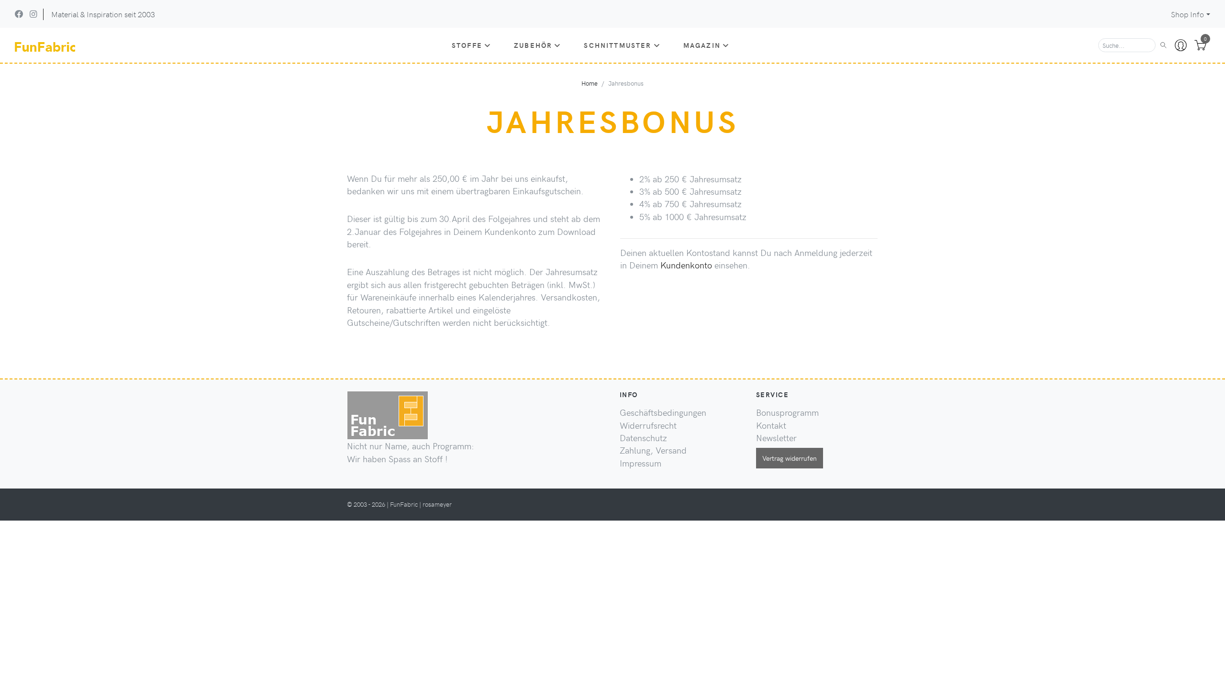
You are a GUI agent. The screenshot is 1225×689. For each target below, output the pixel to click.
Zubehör (533, 45)
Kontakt (771, 425)
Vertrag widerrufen (789, 458)
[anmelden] (1181, 45)
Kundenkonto (686, 265)
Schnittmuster (617, 45)
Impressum (640, 463)
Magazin (702, 45)
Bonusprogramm (787, 412)
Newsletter (776, 438)
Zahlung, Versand (653, 450)
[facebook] (19, 14)
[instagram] (33, 14)
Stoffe (467, 45)
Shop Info (1187, 14)
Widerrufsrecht (648, 425)
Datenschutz (643, 438)
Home (589, 83)
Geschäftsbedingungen (663, 412)
